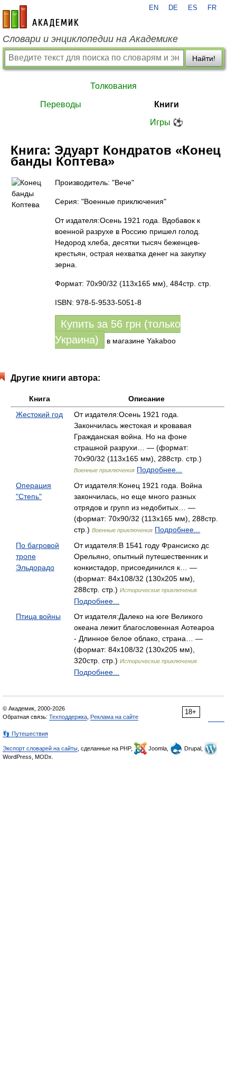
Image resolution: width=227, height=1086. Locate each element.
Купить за (118, 332)
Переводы (60, 104)
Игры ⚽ (166, 122)
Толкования (113, 86)
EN (153, 8)
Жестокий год (39, 414)
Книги (166, 104)
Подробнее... (159, 469)
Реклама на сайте (114, 717)
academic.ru (41, 16)
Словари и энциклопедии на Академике (90, 39)
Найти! (203, 58)
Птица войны (38, 616)
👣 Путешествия (25, 733)
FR (211, 8)
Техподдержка (68, 717)
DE (173, 8)
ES (192, 8)
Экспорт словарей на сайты (40, 748)
